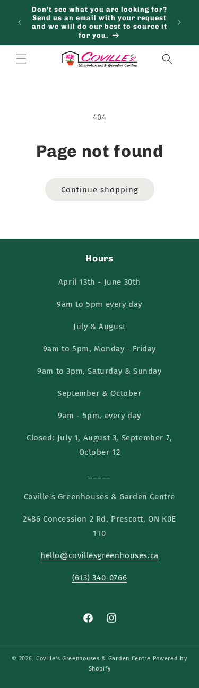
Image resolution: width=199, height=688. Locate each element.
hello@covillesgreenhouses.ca (99, 555)
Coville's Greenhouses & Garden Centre (93, 658)
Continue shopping (100, 190)
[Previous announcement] (19, 22)
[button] (21, 58)
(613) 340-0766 (99, 578)
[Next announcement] (179, 22)
